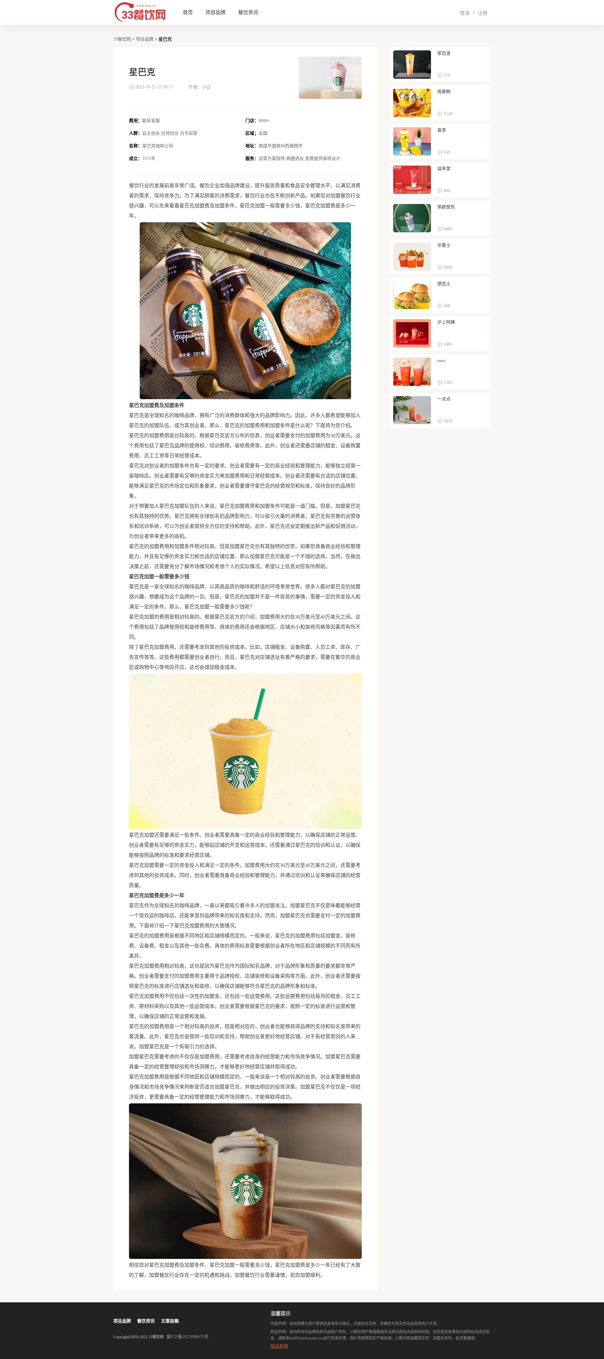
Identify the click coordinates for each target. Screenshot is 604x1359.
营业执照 (279, 1346)
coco (441, 360)
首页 (188, 12)
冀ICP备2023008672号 (187, 1336)
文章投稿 (170, 1321)
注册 (483, 13)
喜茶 (441, 130)
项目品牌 (215, 12)
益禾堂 (443, 168)
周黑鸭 (443, 91)
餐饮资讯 (248, 12)
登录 (465, 13)
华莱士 (443, 245)
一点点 (443, 399)
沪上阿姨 (446, 322)
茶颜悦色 (446, 207)
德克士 (443, 283)
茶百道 (443, 53)
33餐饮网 (122, 39)
